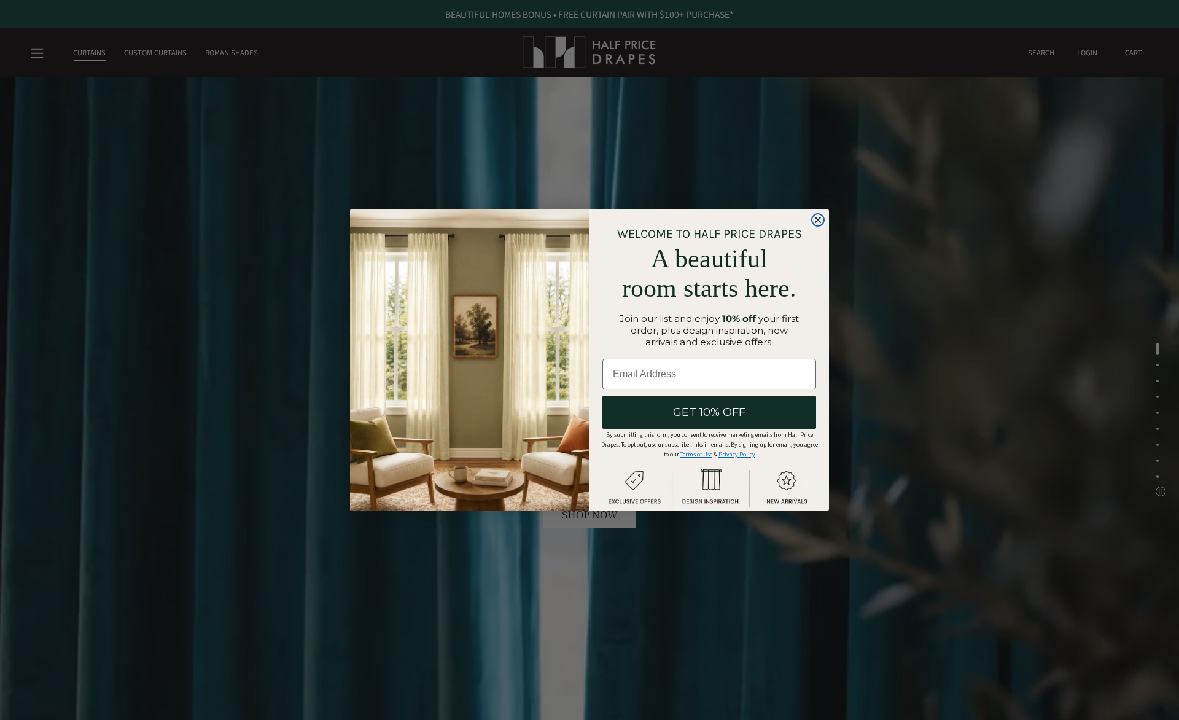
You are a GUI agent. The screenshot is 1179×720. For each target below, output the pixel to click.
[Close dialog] (818, 220)
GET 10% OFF (709, 412)
